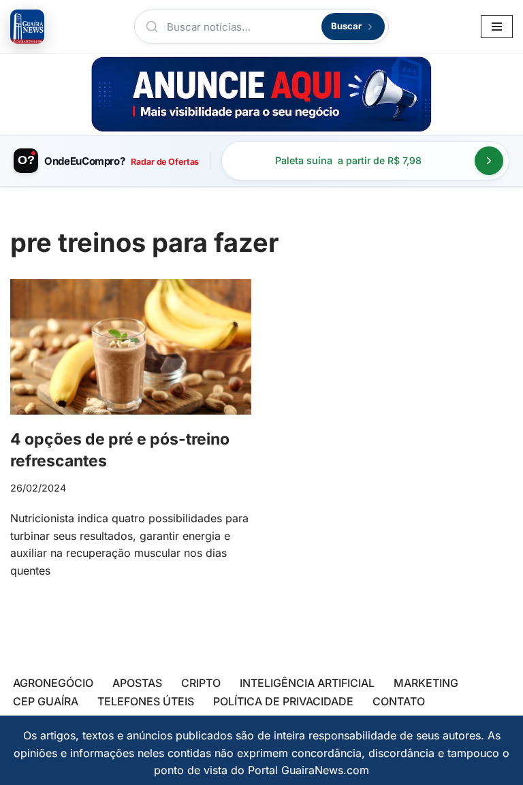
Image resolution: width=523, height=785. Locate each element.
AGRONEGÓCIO (53, 683)
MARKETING (426, 683)
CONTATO (399, 701)
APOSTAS (137, 683)
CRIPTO (201, 683)
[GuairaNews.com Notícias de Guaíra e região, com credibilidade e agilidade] (27, 27)
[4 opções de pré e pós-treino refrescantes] (130, 347)
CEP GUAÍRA (45, 701)
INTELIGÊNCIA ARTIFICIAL (307, 683)
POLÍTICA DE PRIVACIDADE (283, 701)
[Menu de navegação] (497, 26)
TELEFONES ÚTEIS (145, 701)
